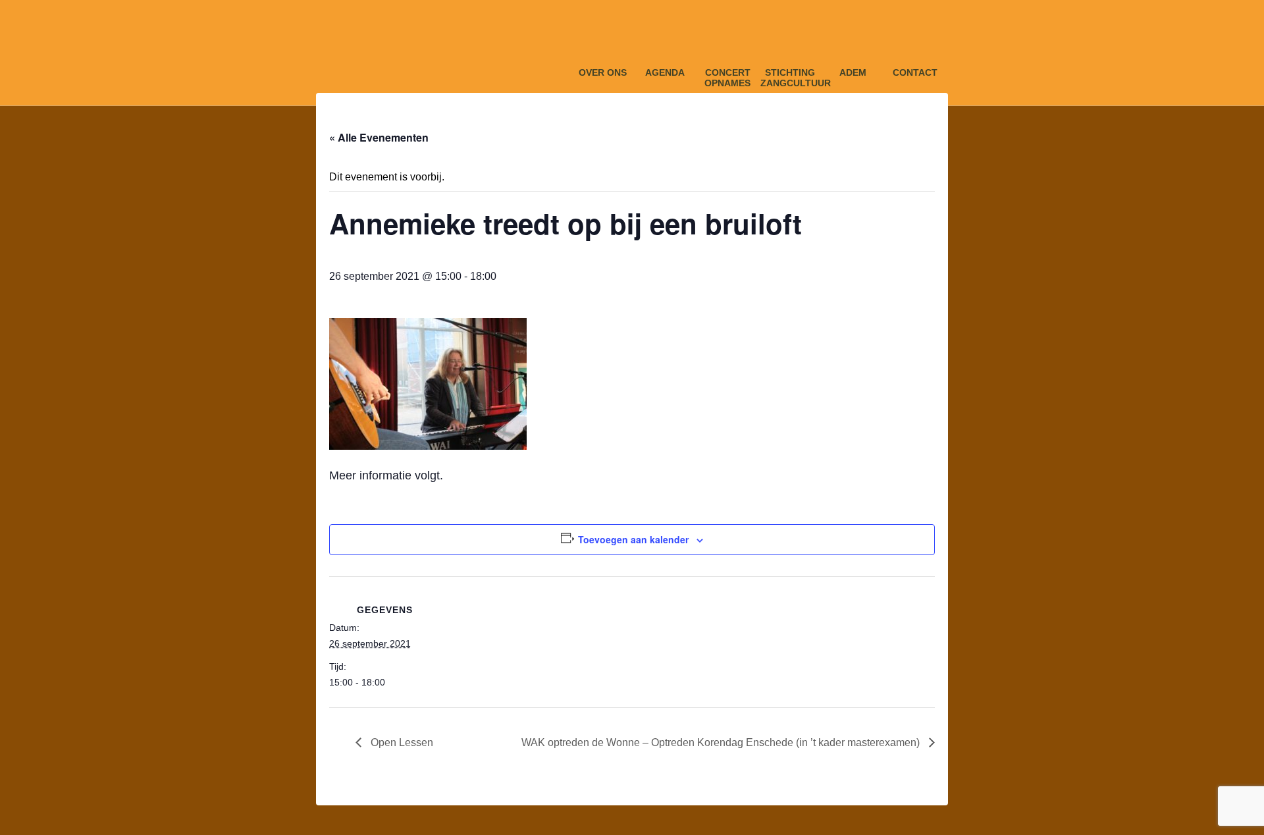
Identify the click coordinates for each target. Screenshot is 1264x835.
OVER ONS (603, 72)
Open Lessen (400, 742)
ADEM (852, 72)
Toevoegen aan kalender (633, 539)
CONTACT (915, 72)
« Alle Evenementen (379, 137)
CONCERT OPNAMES (727, 75)
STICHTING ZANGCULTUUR (790, 75)
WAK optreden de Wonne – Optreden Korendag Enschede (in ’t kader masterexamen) (721, 742)
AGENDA (665, 72)
